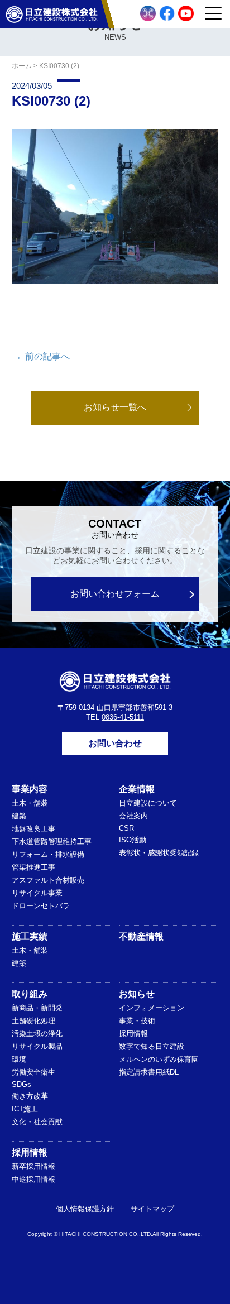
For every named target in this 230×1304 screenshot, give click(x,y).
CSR (126, 828)
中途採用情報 (33, 1179)
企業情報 (137, 789)
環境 (19, 1059)
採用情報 (133, 1033)
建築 (19, 816)
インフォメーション (151, 1008)
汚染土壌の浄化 (37, 1033)
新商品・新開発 (37, 1008)
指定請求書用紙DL (149, 1072)
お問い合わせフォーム (115, 593)
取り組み (29, 994)
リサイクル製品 (37, 1046)
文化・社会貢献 (37, 1122)
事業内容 (29, 789)
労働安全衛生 (33, 1072)
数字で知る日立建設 (151, 1046)
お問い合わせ (115, 743)
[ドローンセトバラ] (148, 13)
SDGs (21, 1084)
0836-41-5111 (123, 717)
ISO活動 (132, 840)
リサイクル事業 (37, 893)
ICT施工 (25, 1109)
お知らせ (137, 994)
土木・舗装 (30, 803)
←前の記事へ (43, 356)
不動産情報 (141, 936)
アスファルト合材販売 (48, 880)
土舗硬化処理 (33, 1021)
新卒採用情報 (33, 1166)
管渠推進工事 (33, 867)
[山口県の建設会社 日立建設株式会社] (52, 14)
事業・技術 (137, 1021)
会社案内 (133, 816)
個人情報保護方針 (85, 1209)
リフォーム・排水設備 (48, 854)
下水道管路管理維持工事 (52, 841)
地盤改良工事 (33, 828)
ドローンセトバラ (41, 906)
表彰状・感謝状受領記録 (159, 852)
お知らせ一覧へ (115, 407)
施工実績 (29, 936)
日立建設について (148, 803)
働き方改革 (30, 1096)
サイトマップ (152, 1209)
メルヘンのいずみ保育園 (159, 1059)
